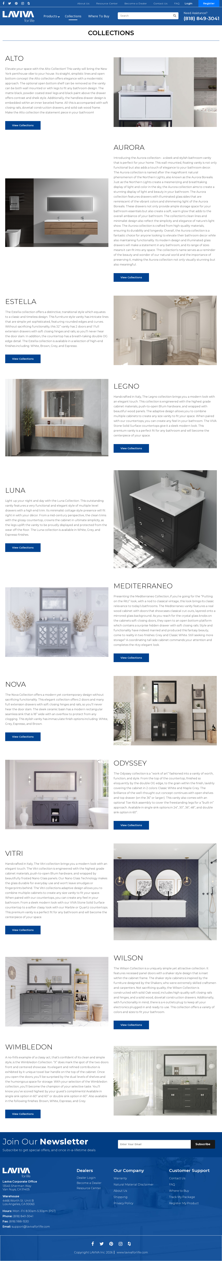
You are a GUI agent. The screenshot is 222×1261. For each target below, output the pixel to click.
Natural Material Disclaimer (133, 1184)
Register (209, 3)
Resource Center (107, 3)
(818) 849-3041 (23, 1216)
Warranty (120, 1178)
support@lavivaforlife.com (31, 1226)
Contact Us (160, 3)
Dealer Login (86, 1177)
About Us (83, 3)
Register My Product (184, 1203)
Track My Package (182, 1197)
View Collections (23, 125)
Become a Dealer (135, 3)
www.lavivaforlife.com (132, 1252)
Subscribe (202, 1144)
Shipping (120, 1197)
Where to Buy (179, 1190)
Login (189, 3)
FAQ (177, 3)
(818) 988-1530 (19, 1221)
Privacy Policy (123, 1203)
